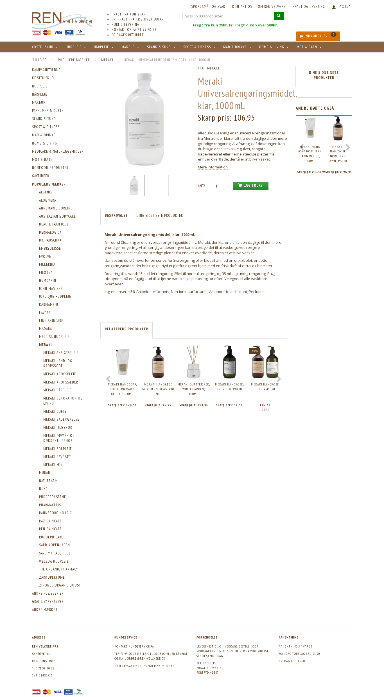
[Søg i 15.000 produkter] (279, 16)
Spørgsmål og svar (208, 6)
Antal (203, 186)
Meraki (213, 68)
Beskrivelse (116, 215)
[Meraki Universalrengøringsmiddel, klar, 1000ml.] (145, 119)
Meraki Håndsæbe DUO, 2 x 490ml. (265, 386)
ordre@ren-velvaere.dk (146, 658)
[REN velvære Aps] (62, 19)
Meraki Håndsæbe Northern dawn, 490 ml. (158, 389)
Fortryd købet (207, 672)
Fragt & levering (209, 668)
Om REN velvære (272, 6)
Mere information (213, 167)
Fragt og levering (309, 6)
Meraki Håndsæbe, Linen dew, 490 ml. (229, 386)
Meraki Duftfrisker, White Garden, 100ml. (194, 389)
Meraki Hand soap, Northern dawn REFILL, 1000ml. (122, 389)
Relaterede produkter (126, 329)
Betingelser (205, 663)
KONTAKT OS (242, 6)
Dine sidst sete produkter (160, 215)
